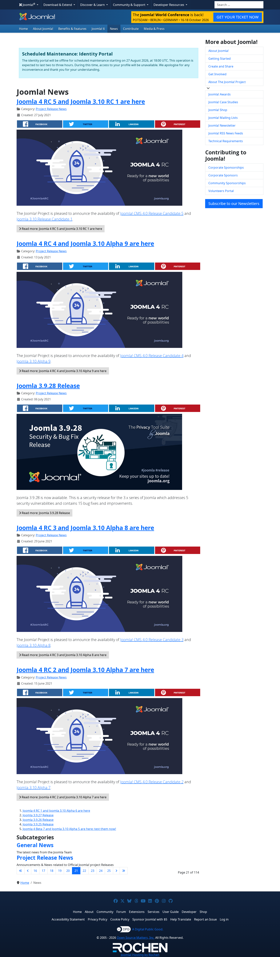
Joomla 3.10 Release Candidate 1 (44, 219)
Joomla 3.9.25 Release (38, 824)
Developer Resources (169, 5)
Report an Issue (205, 919)
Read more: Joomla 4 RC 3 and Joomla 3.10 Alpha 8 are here (63, 655)
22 (84, 871)
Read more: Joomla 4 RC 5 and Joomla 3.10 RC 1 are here (61, 229)
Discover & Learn (93, 5)
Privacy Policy (97, 919)
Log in (224, 919)
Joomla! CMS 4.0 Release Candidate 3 (151, 639)
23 (92, 871)
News (114, 29)
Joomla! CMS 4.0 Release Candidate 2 (151, 781)
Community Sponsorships (227, 183)
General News (35, 845)
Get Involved (217, 74)
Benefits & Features (72, 29)
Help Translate (180, 919)
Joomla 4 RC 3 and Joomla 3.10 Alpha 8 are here (85, 528)
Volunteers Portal (221, 191)
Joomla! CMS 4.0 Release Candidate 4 (151, 355)
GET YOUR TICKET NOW (238, 17)
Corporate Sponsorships (226, 167)
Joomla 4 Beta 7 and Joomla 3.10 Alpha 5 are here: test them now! (69, 829)
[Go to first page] (21, 870)
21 (76, 871)
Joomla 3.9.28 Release (48, 386)
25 (109, 871)
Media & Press (154, 29)
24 (100, 871)
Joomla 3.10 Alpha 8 (33, 645)
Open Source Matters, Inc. (135, 938)
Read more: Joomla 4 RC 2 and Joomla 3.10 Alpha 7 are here (63, 797)
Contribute (131, 29)
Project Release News (51, 109)
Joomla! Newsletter (222, 125)
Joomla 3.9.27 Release (38, 815)
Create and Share (220, 66)
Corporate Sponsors (223, 175)
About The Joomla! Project (227, 82)
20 (68, 871)
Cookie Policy (119, 919)
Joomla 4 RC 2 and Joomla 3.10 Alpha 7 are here (85, 670)
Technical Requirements (225, 141)
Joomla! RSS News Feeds (225, 133)
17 (43, 871)
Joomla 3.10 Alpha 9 (33, 361)
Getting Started (219, 58)
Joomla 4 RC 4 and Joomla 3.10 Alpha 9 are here (85, 243)
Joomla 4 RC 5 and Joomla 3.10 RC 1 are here (81, 101)
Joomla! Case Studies (223, 102)
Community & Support (129, 5)
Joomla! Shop (217, 110)
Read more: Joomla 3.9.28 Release (45, 513)
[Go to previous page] (27, 870)
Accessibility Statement (68, 919)
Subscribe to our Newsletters (233, 203)
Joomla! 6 (98, 29)
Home (23, 29)
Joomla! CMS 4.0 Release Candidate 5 (151, 213)
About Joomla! (43, 29)
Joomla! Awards (219, 94)
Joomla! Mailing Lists (223, 118)
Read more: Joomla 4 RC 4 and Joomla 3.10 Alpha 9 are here (63, 371)
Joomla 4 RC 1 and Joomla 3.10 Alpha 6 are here (56, 811)
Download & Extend (58, 5)
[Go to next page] (116, 870)
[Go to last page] (124, 870)
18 (51, 871)
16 (35, 871)
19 (60, 871)
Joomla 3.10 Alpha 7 (33, 787)
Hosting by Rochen (140, 955)
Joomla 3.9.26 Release (38, 820)
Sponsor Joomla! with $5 (149, 919)
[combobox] (238, 4)
